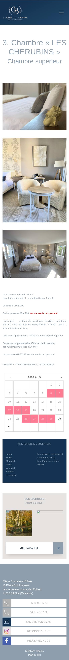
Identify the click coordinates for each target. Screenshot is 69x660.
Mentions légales (34, 651)
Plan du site (34, 654)
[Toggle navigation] (61, 12)
